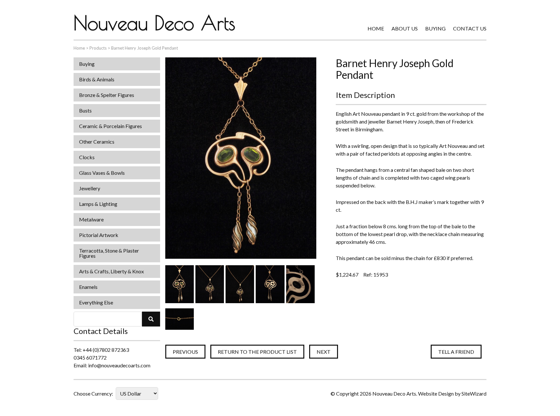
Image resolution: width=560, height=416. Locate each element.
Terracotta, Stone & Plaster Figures (109, 253)
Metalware (91, 219)
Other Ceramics (96, 141)
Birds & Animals (96, 79)
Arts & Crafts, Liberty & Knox (111, 271)
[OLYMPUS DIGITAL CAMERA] (179, 284)
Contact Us (469, 28)
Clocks (87, 157)
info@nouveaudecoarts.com (119, 365)
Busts (85, 110)
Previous (185, 352)
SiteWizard (473, 393)
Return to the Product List (257, 352)
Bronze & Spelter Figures (106, 95)
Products (98, 48)
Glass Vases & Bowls (102, 173)
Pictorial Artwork (98, 235)
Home (376, 28)
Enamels (88, 287)
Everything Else (96, 302)
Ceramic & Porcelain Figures (110, 126)
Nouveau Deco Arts (154, 22)
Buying (435, 28)
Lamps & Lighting (98, 204)
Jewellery (89, 188)
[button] (151, 319)
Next (324, 352)
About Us (404, 28)
